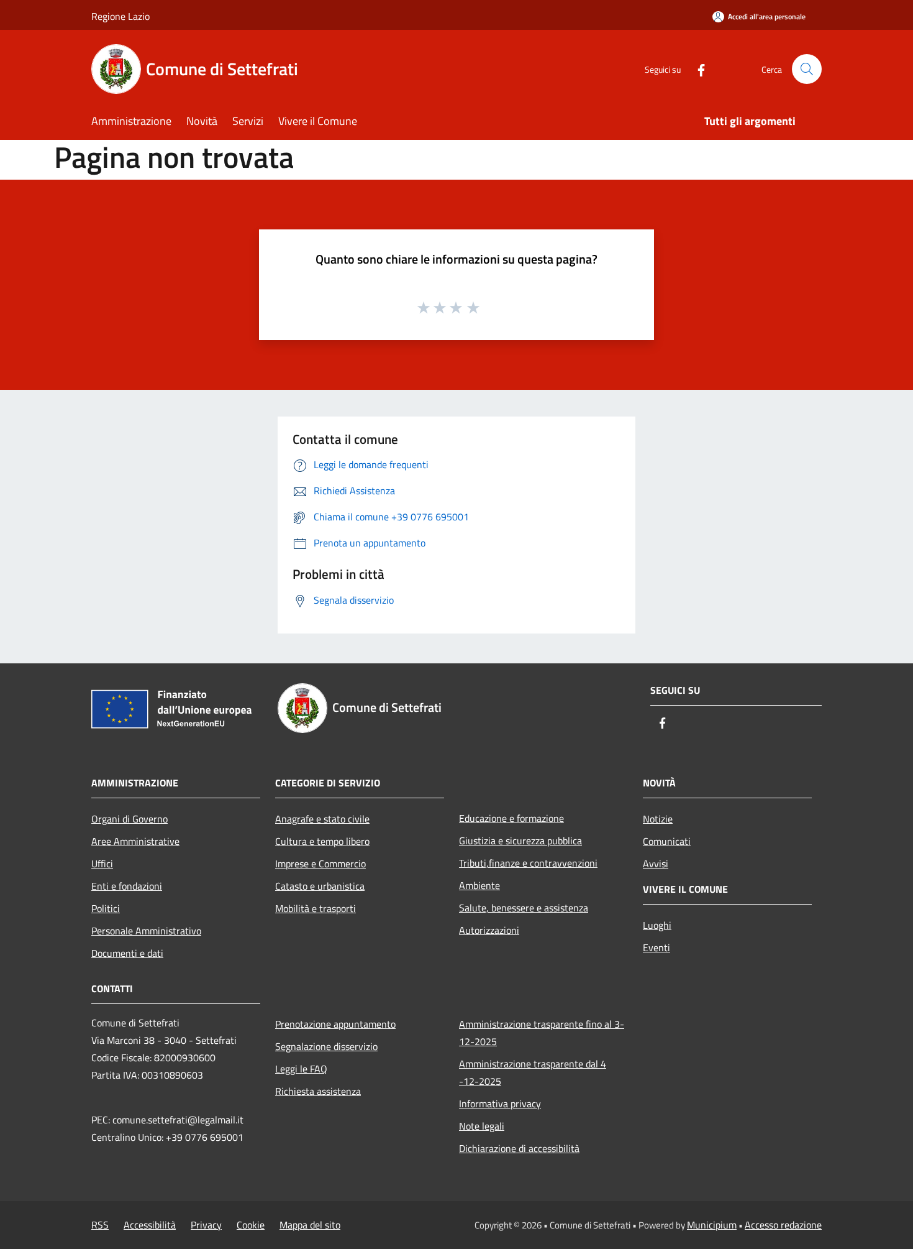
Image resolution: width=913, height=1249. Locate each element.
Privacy (206, 1224)
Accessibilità (150, 1224)
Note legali (481, 1125)
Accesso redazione (783, 1224)
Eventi (656, 947)
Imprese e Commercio (320, 863)
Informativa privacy (500, 1103)
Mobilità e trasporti (315, 908)
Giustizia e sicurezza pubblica (520, 840)
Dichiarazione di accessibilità (519, 1148)
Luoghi (657, 925)
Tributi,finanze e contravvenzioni (528, 862)
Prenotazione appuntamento (335, 1023)
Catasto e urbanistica (320, 885)
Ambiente (479, 885)
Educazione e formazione (511, 818)
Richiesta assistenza (318, 1091)
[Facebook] (696, 68)
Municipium (712, 1224)
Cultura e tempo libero (322, 841)
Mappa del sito (309, 1224)
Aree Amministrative (135, 841)
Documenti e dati (127, 953)
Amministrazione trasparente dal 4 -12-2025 (532, 1072)
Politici (105, 908)
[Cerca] (807, 69)
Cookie (251, 1224)
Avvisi (655, 863)
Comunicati (667, 841)
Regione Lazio (120, 16)
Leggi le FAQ (301, 1068)
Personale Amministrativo (146, 930)
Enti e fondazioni (126, 885)
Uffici (102, 863)
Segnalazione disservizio (326, 1046)
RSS (100, 1224)
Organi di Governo (129, 818)
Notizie (658, 818)
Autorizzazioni (489, 930)
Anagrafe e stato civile (322, 818)
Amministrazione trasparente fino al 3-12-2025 (541, 1032)
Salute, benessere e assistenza (523, 907)
